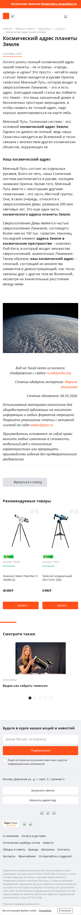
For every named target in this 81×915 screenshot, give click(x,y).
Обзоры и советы (24, 28)
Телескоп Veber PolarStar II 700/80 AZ (20, 578)
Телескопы (44, 28)
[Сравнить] (37, 511)
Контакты (63, 849)
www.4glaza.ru (42, 425)
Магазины (48, 849)
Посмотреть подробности (59, 4)
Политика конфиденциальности (21, 904)
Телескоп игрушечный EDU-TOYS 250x (57, 578)
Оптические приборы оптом (21, 842)
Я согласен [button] (65, 910)
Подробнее (45, 910)
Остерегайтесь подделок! (55, 856)
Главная (7, 28)
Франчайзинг (27, 856)
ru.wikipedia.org (58, 373)
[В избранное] (32, 511)
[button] (21, 605)
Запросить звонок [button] (42, 790)
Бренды (33, 849)
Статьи (59, 28)
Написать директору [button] (42, 800)
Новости (48, 842)
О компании (11, 836)
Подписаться (40, 750)
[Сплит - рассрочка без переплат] (8, 556)
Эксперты (9, 856)
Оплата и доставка (33, 836)
